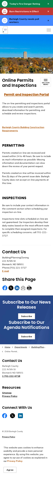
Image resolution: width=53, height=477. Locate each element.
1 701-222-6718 (11, 376)
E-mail (5, 271)
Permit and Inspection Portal (26, 94)
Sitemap (7, 392)
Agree (10, 469)
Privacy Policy (14, 461)
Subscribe (26, 316)
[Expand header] (49, 30)
